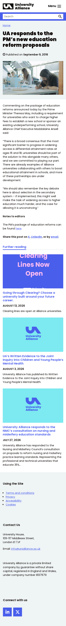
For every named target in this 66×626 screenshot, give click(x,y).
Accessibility (13, 501)
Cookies (11, 504)
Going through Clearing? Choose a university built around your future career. (29, 296)
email (54, 237)
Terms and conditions (20, 493)
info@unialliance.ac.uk (25, 549)
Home (6, 25)
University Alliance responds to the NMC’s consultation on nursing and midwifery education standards (29, 431)
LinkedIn (36, 237)
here (18, 228)
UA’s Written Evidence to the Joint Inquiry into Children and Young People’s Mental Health (33, 360)
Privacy (10, 497)
